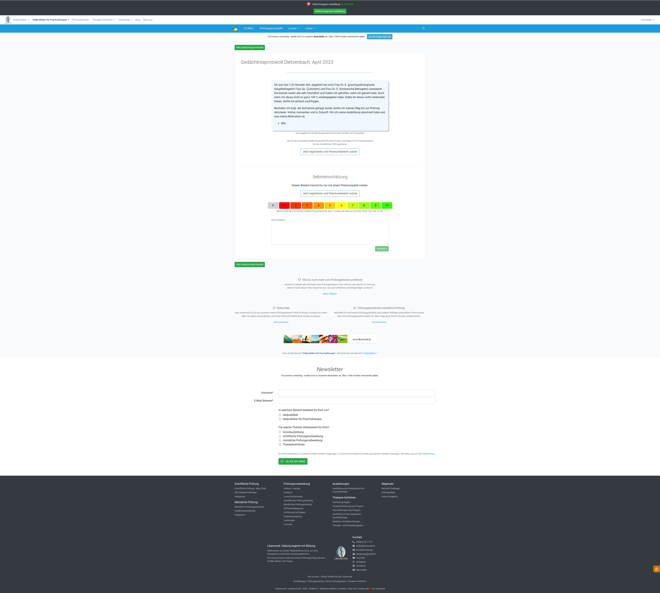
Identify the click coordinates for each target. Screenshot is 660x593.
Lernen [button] (293, 28)
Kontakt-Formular (364, 550)
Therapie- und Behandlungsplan (348, 525)
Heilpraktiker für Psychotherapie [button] (49, 19)
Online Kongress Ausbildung (330, 11)
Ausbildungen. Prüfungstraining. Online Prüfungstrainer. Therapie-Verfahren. (330, 581)
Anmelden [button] (646, 19)
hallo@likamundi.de (365, 546)
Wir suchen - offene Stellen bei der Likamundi (330, 576)
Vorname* (267, 392)
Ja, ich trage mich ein (379, 36)
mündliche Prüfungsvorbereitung (302, 440)
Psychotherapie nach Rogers (346, 510)
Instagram (361, 562)
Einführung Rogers (341, 502)
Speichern (382, 248)
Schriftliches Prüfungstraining (298, 500)
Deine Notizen (278, 220)
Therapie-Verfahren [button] (102, 19)
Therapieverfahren (294, 444)
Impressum (280, 588)
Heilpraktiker (290, 415)
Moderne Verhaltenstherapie (346, 521)
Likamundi (380, 588)
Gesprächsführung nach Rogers (348, 506)
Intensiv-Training (292, 488)
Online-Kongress (390, 496)
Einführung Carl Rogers (295, 512)
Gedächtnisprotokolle (245, 510)
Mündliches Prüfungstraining (298, 504)
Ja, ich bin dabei (295, 461)
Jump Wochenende (293, 496)
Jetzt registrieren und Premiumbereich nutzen (330, 151)
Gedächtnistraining (293, 516)
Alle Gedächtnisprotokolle (249, 47)
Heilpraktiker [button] (20, 19)
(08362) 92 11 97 (364, 542)
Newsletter (361, 570)
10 (386, 205)
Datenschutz (428, 453)
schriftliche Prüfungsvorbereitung (303, 436)
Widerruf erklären (328, 588)
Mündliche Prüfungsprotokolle (249, 507)
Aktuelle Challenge (391, 488)
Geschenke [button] (125, 19)
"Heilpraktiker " (370, 353)
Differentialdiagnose (294, 508)
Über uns (352, 588)
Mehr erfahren (330, 293)
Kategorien (240, 496)
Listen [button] (310, 28)
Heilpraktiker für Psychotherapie (302, 419)
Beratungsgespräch (366, 554)
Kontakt (342, 588)
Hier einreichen (281, 322)
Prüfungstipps (388, 492)
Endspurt (288, 492)
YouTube (360, 558)
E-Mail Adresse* (263, 400)
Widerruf (313, 588)
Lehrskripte (289, 520)
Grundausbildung (293, 432)
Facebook (361, 565)
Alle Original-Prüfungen (246, 492)
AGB (305, 588)
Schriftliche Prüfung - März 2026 (250, 488)
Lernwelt (288, 524)
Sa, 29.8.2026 (346, 4)
